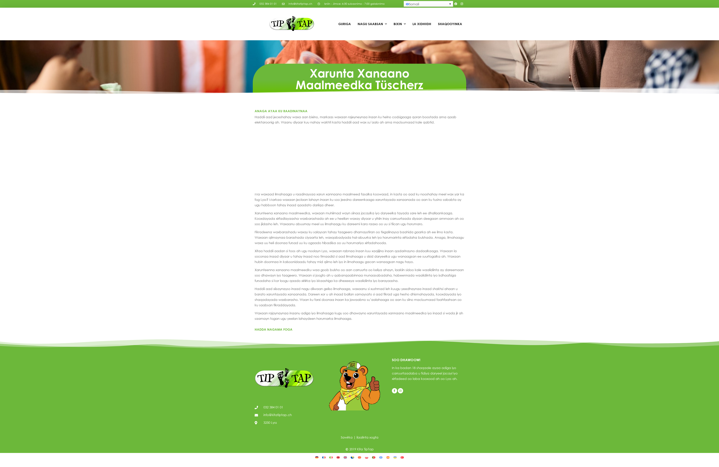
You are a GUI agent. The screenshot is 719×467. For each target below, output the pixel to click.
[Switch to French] (323, 457)
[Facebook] (456, 4)
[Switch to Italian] (331, 457)
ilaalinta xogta (367, 437)
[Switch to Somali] (380, 457)
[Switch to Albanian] (338, 457)
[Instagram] (462, 4)
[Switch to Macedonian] (359, 457)
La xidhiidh (421, 24)
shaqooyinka (450, 24)
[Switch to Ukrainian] (395, 457)
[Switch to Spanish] (388, 457)
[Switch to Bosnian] (352, 457)
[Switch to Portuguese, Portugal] (373, 457)
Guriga (344, 24)
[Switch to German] (316, 457)
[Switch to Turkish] (402, 457)
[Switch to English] (345, 457)
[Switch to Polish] (366, 457)
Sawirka (347, 437)
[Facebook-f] (394, 390)
